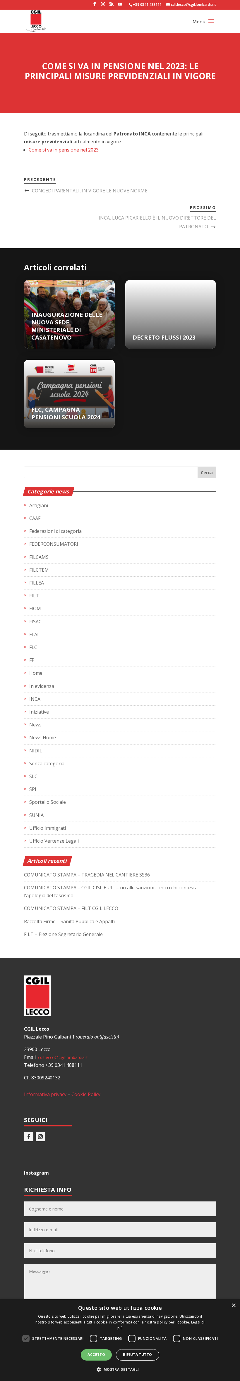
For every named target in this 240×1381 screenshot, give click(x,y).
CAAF (34, 518)
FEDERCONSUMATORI (53, 544)
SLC (33, 776)
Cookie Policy (85, 1094)
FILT (34, 595)
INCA (34, 699)
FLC (33, 647)
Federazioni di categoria (55, 531)
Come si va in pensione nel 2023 (64, 150)
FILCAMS (39, 557)
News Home (42, 737)
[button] (120, 1369)
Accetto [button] (96, 1354)
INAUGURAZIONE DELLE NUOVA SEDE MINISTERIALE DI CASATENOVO (66, 326)
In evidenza (41, 686)
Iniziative (39, 712)
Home (35, 673)
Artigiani (38, 505)
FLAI (34, 634)
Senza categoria (46, 763)
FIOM (35, 608)
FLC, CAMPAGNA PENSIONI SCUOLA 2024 (65, 413)
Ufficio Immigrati (47, 828)
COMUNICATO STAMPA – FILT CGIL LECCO (71, 908)
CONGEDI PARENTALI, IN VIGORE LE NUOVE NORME (90, 190)
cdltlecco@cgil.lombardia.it (62, 1057)
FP (32, 660)
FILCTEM (39, 570)
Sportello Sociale (47, 802)
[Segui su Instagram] (40, 1136)
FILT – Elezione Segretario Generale (63, 934)
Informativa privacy (45, 1094)
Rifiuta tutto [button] (137, 1354)
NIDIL (35, 750)
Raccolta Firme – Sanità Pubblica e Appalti (69, 921)
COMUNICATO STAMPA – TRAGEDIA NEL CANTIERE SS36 (87, 875)
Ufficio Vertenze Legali (54, 841)
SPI (32, 789)
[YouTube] (120, 6)
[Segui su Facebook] (28, 1136)
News (35, 724)
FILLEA (36, 583)
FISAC (35, 621)
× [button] (233, 1305)
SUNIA (36, 815)
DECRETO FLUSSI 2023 (164, 337)
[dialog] (120, 1340)
